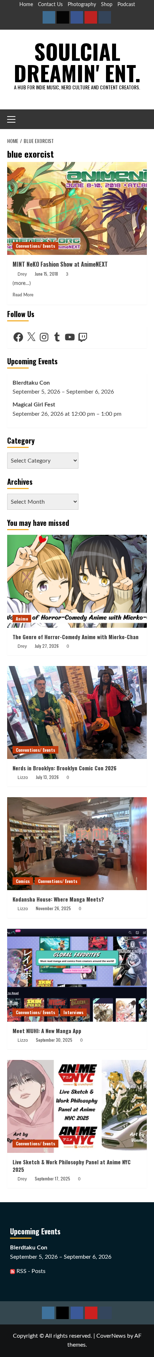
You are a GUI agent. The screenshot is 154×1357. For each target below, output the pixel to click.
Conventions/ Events (35, 246)
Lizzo (23, 777)
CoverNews (111, 1336)
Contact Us (50, 4)
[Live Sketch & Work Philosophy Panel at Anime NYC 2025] (77, 1106)
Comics (23, 881)
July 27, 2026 (47, 646)
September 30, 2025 (54, 1040)
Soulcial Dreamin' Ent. (77, 61)
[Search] (142, 119)
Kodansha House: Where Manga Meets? (58, 899)
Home (26, 4)
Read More (23, 295)
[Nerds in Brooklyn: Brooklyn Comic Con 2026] (77, 712)
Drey (22, 274)
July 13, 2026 (47, 777)
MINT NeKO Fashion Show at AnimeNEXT (60, 264)
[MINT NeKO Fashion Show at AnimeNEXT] (77, 208)
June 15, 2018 (46, 274)
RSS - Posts (30, 1271)
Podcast (126, 4)
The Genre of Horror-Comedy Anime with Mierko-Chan (76, 637)
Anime (22, 619)
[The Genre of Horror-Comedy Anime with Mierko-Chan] (77, 581)
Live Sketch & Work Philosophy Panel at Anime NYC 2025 (72, 1165)
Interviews (73, 1012)
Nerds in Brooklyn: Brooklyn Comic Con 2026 (64, 768)
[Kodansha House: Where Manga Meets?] (77, 843)
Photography (82, 4)
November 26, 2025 (53, 908)
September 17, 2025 (52, 1178)
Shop (106, 4)
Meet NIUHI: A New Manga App (47, 1031)
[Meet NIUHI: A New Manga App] (77, 975)
